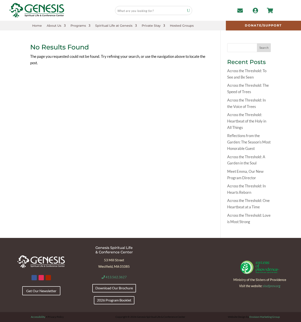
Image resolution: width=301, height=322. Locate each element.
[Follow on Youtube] (48, 277)
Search (264, 47)
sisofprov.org (271, 286)
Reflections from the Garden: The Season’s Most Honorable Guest (249, 142)
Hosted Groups (182, 26)
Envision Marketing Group (264, 316)
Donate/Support (263, 25)
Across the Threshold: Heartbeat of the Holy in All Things (246, 121)
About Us (54, 26)
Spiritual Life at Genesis (113, 26)
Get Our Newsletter (41, 291)
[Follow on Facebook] (34, 277)
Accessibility (38, 316)
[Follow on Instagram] (41, 277)
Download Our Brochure (114, 288)
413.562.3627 (116, 277)
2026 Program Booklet (114, 300)
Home (37, 26)
